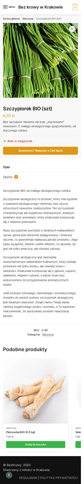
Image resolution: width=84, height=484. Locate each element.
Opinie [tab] (10, 177)
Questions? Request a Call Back (40, 150)
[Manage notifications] (9, 475)
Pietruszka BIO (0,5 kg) (20, 432)
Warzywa (27, 18)
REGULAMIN (28, 478)
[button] (72, 29)
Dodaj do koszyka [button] (35, 444)
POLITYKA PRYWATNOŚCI (59, 478)
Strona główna (11, 18)
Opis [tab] (6, 167)
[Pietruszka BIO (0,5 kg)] (35, 391)
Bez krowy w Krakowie (40, 7)
